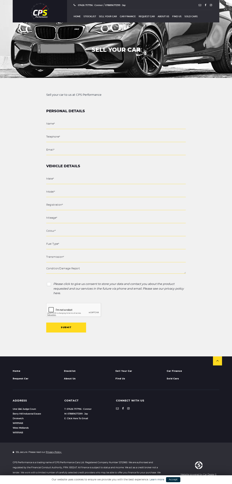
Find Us (177, 16)
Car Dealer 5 (209, 475)
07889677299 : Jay (115, 5)
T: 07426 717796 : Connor (78, 409)
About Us (163, 16)
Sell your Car (108, 16)
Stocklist (90, 16)
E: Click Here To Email (76, 418)
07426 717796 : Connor (90, 5)
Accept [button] (173, 479)
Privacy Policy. (54, 452)
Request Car (147, 16)
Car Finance (128, 16)
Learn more (157, 479)
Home (77, 16)
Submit (66, 327)
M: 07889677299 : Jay (76, 414)
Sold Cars (191, 16)
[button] (217, 360)
